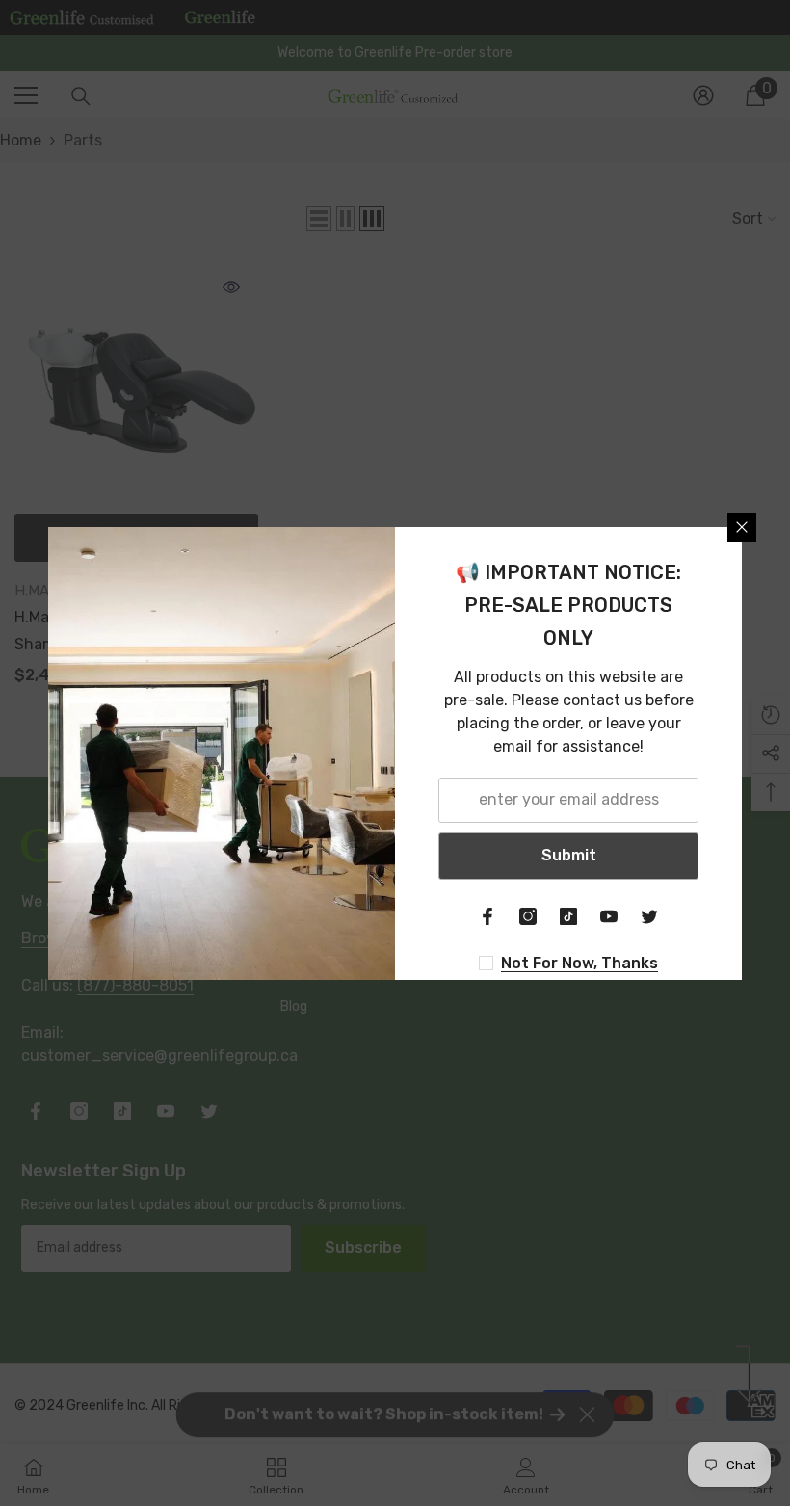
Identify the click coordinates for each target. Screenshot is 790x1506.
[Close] (741, 527)
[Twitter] (649, 916)
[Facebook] (487, 916)
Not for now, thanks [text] (579, 963)
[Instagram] (528, 916)
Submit (568, 855)
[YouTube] (609, 916)
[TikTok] (568, 916)
